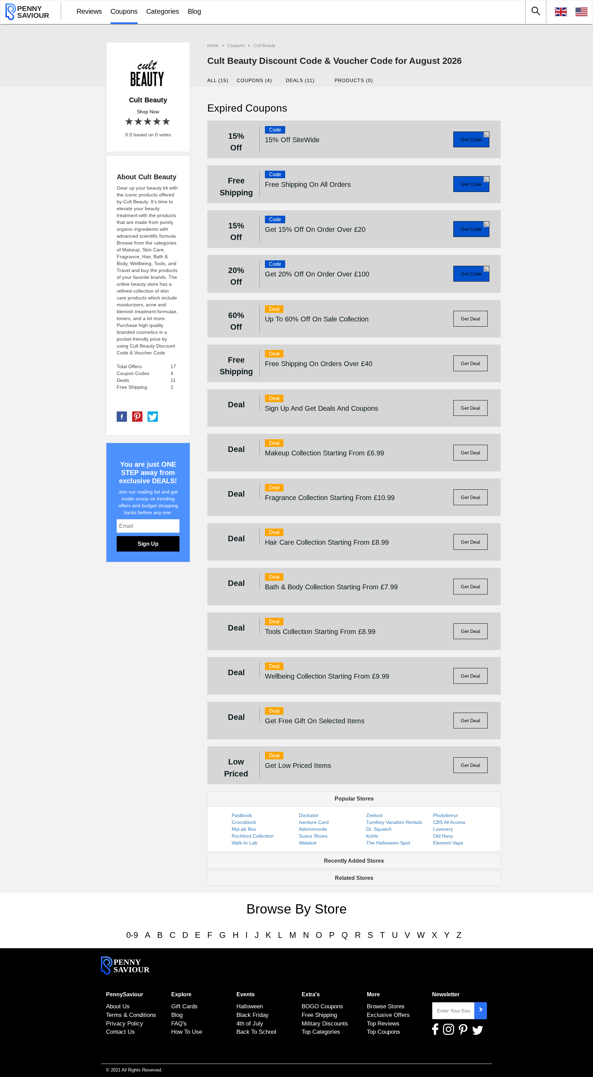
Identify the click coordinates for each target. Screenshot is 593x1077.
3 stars (148, 121)
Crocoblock (244, 822)
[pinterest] (137, 416)
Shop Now (148, 111)
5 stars (166, 121)
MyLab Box (244, 829)
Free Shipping (319, 1014)
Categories (162, 11)
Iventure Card (314, 822)
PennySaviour (124, 994)
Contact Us (120, 1031)
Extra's (311, 994)
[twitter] (153, 416)
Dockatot (308, 815)
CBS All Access (449, 822)
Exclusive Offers (388, 1014)
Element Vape (448, 843)
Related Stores (354, 878)
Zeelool (374, 815)
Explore (181, 994)
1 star (129, 121)
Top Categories (321, 1031)
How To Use (186, 1031)
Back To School (256, 1031)
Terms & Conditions (131, 1014)
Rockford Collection (253, 836)
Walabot (307, 843)
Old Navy (443, 836)
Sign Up (148, 544)
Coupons (124, 11)
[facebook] (122, 416)
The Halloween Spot (388, 843)
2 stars (138, 121)
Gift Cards (184, 1006)
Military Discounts (325, 1023)
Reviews (89, 11)
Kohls (372, 836)
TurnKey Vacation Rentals (394, 822)
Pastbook (242, 815)
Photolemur (445, 815)
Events (245, 994)
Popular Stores (354, 799)
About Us (118, 1006)
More (373, 994)
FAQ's (179, 1023)
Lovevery (443, 829)
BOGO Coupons (322, 1006)
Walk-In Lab (244, 843)
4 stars (157, 121)
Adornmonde (313, 829)
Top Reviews (383, 1023)
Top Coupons (383, 1031)
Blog (194, 11)
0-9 (132, 935)
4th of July (249, 1023)
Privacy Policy (124, 1023)
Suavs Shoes (313, 836)
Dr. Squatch (379, 829)
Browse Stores (386, 1006)
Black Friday (252, 1014)
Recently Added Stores (354, 861)
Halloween (249, 1006)
